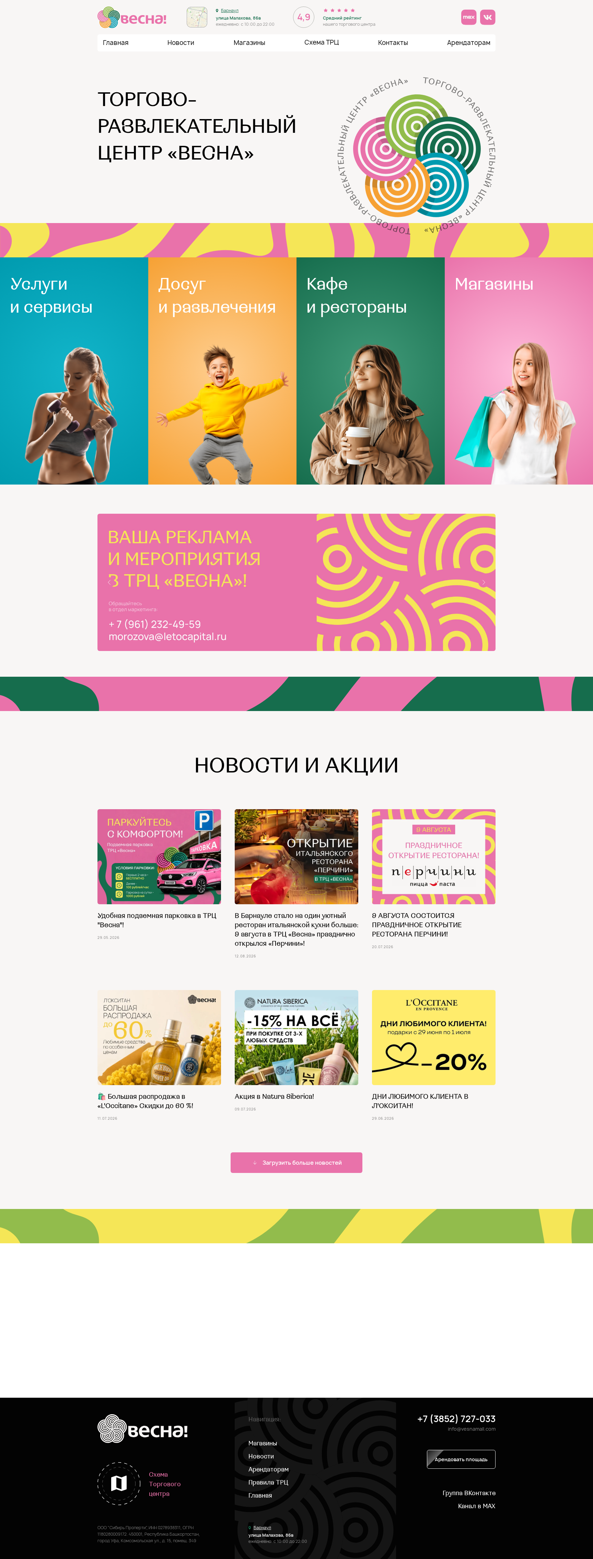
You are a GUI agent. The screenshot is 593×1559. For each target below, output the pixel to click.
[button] (393, 42)
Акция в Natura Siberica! (274, 1096)
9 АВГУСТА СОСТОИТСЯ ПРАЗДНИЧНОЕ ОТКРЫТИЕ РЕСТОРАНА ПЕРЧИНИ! (417, 924)
